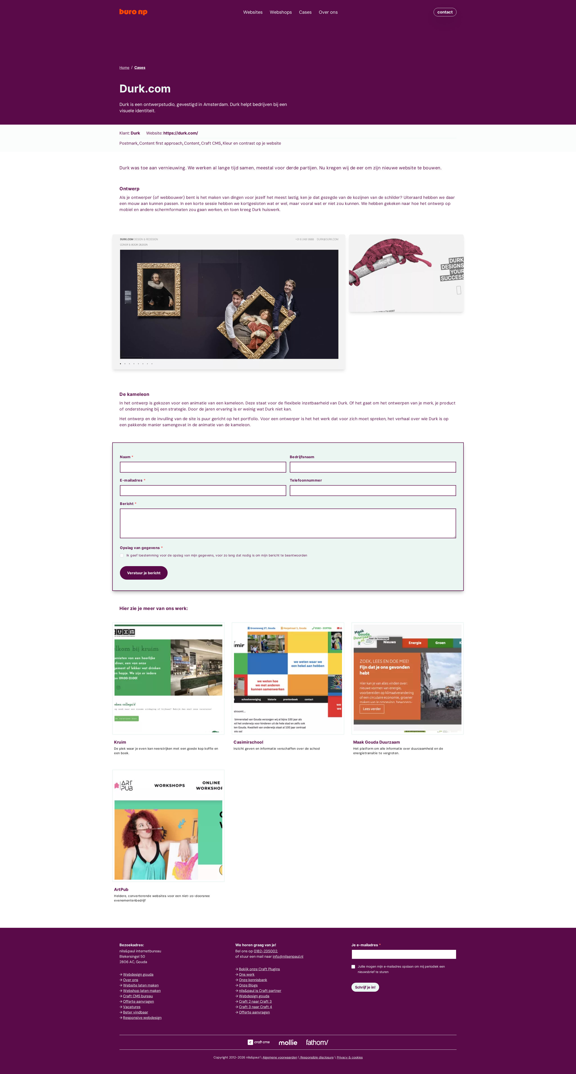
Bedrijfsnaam (302, 457)
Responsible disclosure (316, 1057)
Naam (127, 457)
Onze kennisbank (253, 980)
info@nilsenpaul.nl (288, 956)
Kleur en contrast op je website (252, 143)
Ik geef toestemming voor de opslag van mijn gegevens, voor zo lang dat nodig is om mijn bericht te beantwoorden (216, 555)
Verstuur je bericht (143, 573)
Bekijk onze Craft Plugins (259, 969)
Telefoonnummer (306, 480)
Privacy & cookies (350, 1057)
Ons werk (246, 974)
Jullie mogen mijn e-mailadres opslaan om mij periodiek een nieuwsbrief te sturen (401, 969)
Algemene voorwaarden (280, 1057)
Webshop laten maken (142, 990)
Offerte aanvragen (138, 1001)
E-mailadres (133, 480)
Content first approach (160, 143)
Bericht (128, 503)
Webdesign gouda (138, 974)
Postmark (128, 143)
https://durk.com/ (180, 133)
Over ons (130, 980)
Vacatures (131, 1006)
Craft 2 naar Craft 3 (255, 1001)
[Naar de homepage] (133, 12)
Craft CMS (211, 143)
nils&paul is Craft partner (260, 990)
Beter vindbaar (135, 1012)
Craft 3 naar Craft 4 (255, 1006)
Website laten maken (141, 985)
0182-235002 (265, 951)
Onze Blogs (248, 985)
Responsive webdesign (142, 1017)
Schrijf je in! (365, 987)
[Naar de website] (259, 1042)
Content (191, 143)
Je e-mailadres (366, 945)
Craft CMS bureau (138, 996)
